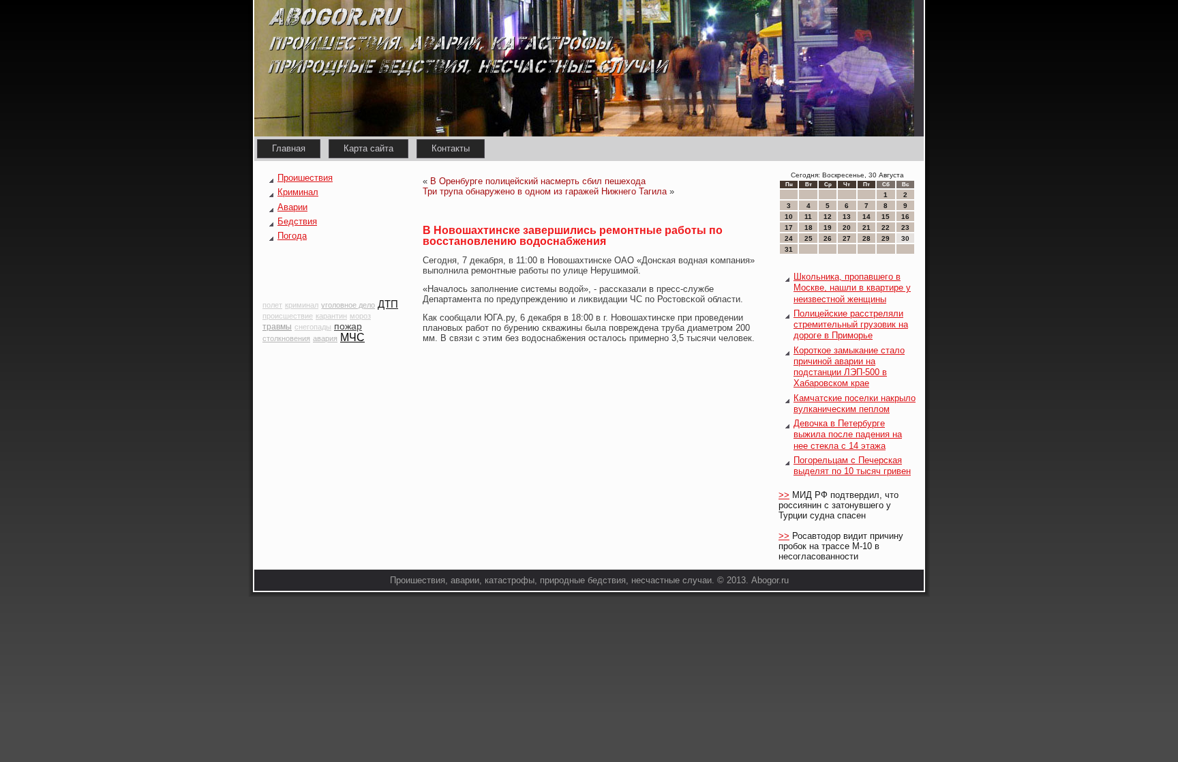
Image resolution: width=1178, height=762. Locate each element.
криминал (301, 305)
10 (789, 216)
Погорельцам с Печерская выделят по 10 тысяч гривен (852, 465)
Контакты (451, 148)
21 (866, 227)
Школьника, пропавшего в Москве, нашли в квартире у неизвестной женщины (852, 288)
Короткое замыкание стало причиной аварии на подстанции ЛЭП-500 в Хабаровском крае (849, 367)
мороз (360, 316)
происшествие (287, 316)
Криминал (297, 192)
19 (828, 227)
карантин (331, 316)
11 (808, 216)
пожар (348, 326)
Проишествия (305, 178)
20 (847, 227)
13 (847, 216)
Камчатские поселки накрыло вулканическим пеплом (855, 403)
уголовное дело (348, 305)
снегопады (312, 327)
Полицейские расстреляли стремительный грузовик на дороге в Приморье (851, 324)
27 (847, 238)
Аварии (292, 207)
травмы (277, 327)
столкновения (286, 338)
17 (789, 227)
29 (885, 238)
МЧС (352, 337)
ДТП (388, 304)
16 (905, 216)
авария (325, 338)
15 (885, 216)
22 (885, 227)
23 (905, 227)
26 (828, 238)
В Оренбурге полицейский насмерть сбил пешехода (538, 181)
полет (272, 305)
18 (808, 227)
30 (905, 238)
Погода (292, 236)
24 (789, 238)
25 (808, 238)
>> (784, 495)
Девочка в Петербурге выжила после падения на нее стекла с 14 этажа (848, 434)
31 (789, 249)
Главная (288, 148)
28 (866, 238)
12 (828, 216)
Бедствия (297, 221)
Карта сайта (368, 148)
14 (866, 216)
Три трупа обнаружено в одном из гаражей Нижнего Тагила (545, 191)
